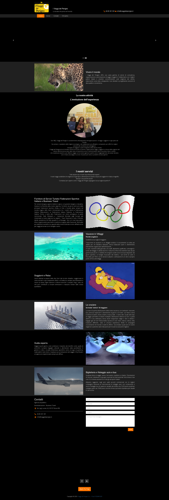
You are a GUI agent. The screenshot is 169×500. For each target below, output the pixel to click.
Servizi (48, 16)
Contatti (56, 16)
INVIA (130, 429)
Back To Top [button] (84, 489)
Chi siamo (65, 16)
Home (41, 16)
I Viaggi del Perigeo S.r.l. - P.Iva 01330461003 (89, 496)
